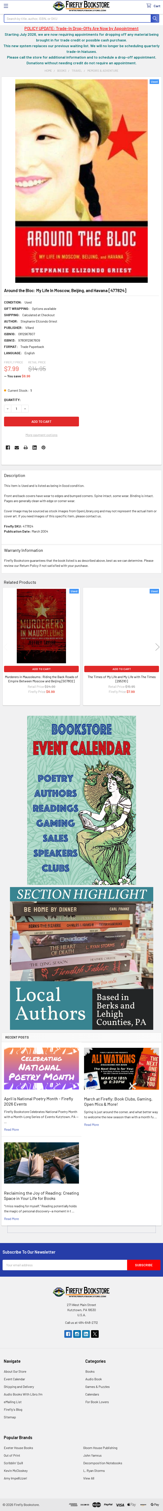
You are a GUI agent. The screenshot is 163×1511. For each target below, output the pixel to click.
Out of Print (12, 1455)
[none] (81, 181)
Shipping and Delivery (19, 1387)
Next (157, 646)
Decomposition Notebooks (102, 1463)
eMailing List (13, 1402)
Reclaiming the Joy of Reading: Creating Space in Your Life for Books (41, 1195)
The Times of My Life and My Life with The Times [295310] (122, 679)
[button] (81, 800)
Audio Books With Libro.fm (23, 1394)
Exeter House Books (18, 1448)
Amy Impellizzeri (15, 1478)
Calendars (92, 1394)
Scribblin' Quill (13, 1463)
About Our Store (15, 1371)
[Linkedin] (34, 447)
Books (90, 1371)
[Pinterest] (43, 447)
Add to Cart (41, 669)
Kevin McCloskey (16, 1470)
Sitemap (10, 1417)
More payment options (41, 435)
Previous (5, 646)
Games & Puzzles (97, 1387)
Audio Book (93, 1379)
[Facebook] (8, 447)
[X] (95, 1334)
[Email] (17, 447)
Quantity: (12, 400)
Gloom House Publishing (100, 1448)
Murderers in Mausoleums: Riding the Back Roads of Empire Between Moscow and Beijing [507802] (41, 679)
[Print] (26, 447)
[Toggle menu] (6, 6)
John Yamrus (92, 1455)
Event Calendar (14, 1379)
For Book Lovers (97, 1402)
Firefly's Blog (13, 1409)
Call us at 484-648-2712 (81, 1322)
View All (88, 1478)
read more (11, 1129)
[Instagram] (77, 1334)
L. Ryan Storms (94, 1470)
